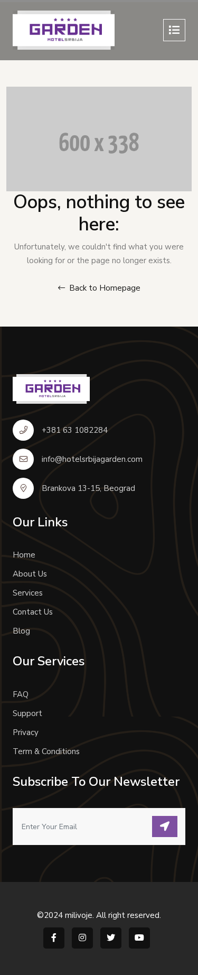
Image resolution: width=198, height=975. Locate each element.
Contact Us (33, 612)
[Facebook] (53, 938)
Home (24, 555)
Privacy (26, 732)
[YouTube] (139, 938)
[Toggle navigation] (174, 30)
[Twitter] (110, 938)
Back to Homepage (103, 288)
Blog (21, 631)
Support (27, 713)
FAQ (21, 694)
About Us (30, 574)
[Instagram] (82, 938)
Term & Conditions (46, 751)
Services (28, 593)
